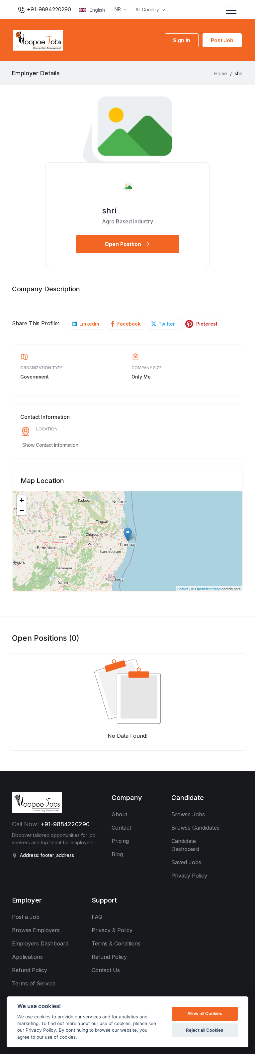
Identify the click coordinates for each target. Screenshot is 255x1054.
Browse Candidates (195, 827)
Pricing (120, 841)
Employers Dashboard (40, 943)
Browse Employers (36, 930)
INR (118, 9)
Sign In (181, 40)
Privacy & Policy (112, 930)
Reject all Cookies (204, 1030)
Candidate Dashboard (185, 845)
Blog (117, 854)
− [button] (22, 510)
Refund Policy (29, 970)
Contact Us (106, 970)
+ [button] (22, 500)
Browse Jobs (188, 814)
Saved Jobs (186, 862)
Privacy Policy (189, 875)
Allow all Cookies (204, 1013)
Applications (27, 956)
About (119, 814)
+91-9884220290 (48, 9)
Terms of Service (33, 983)
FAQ (97, 917)
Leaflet (182, 588)
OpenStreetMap (207, 588)
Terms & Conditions (116, 943)
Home (220, 73)
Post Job (222, 40)
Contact (121, 827)
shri (109, 210)
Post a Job (26, 917)
